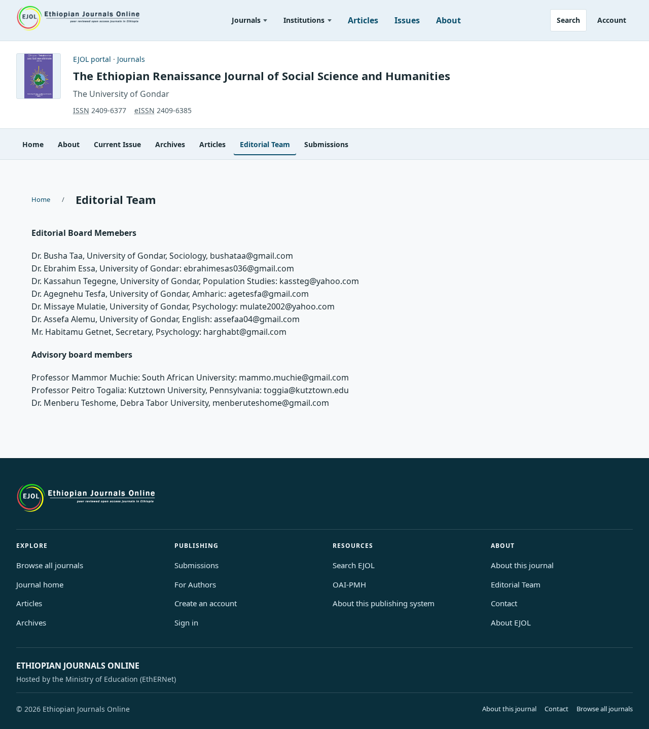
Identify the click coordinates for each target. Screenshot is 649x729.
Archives (170, 144)
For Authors (195, 584)
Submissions (326, 144)
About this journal (522, 565)
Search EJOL (354, 565)
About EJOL (511, 622)
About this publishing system (384, 603)
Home (33, 144)
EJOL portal (92, 59)
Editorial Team (265, 144)
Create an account (205, 603)
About (448, 20)
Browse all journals (49, 565)
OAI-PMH (349, 584)
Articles (363, 20)
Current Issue (117, 144)
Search (568, 20)
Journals (246, 20)
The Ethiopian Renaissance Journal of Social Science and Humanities (261, 75)
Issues (407, 20)
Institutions (303, 20)
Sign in (186, 622)
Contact (504, 603)
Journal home (39, 584)
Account (611, 20)
